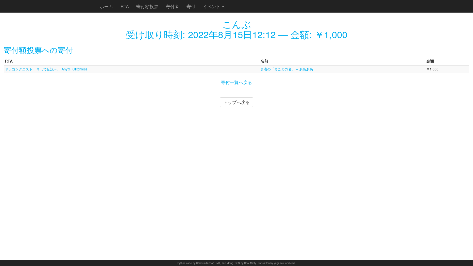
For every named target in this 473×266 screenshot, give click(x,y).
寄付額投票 (147, 6)
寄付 (190, 6)
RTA (124, 6)
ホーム (106, 6)
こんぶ (236, 24)
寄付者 (172, 6)
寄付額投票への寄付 (38, 49)
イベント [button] (212, 6)
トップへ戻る (236, 102)
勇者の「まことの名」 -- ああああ (286, 68)
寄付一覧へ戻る (236, 82)
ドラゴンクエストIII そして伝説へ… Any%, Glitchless (46, 68)
